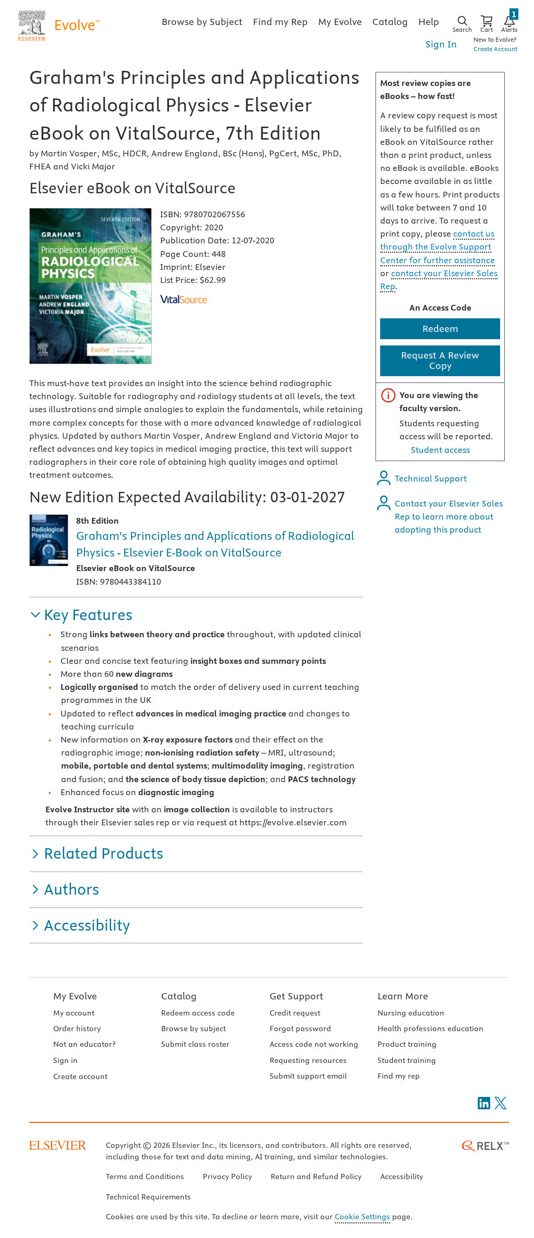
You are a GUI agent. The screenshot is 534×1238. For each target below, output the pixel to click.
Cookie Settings (362, 1216)
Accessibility (401, 1176)
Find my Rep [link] (280, 22)
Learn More (403, 996)
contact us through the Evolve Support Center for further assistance (437, 246)
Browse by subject (193, 1028)
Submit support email (308, 1076)
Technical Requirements (148, 1197)
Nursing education (411, 1013)
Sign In (441, 44)
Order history (77, 1028)
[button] (80, 615)
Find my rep (399, 1076)
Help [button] (428, 22)
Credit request (295, 1013)
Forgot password (300, 1028)
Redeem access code (198, 1013)
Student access (440, 449)
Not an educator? (84, 1044)
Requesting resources (308, 1060)
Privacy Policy (227, 1176)
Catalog (179, 996)
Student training (407, 1060)
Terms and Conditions (145, 1176)
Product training (407, 1044)
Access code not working (314, 1044)
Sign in (65, 1060)
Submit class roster (195, 1044)
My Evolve (75, 996)
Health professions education (430, 1028)
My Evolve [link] (340, 22)
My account (73, 1013)
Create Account (495, 49)
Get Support (296, 996)
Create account (80, 1076)
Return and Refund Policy (316, 1176)
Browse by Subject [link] (202, 22)
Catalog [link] (390, 22)
